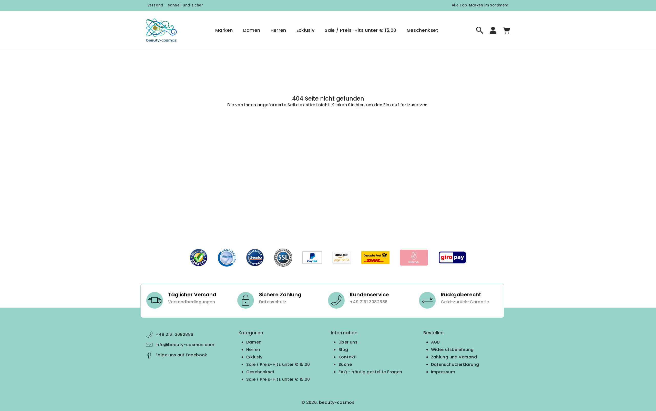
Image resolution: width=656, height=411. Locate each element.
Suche (345, 364)
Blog (343, 350)
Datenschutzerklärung (455, 364)
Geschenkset (422, 30)
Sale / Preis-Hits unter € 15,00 (360, 30)
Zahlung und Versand (454, 357)
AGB (435, 342)
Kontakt (347, 357)
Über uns (348, 342)
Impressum (443, 372)
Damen (251, 30)
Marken (224, 30)
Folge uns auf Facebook (181, 355)
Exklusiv (305, 30)
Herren (278, 30)
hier (360, 105)
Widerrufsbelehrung (452, 350)
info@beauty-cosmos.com (185, 345)
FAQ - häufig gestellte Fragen (370, 372)
